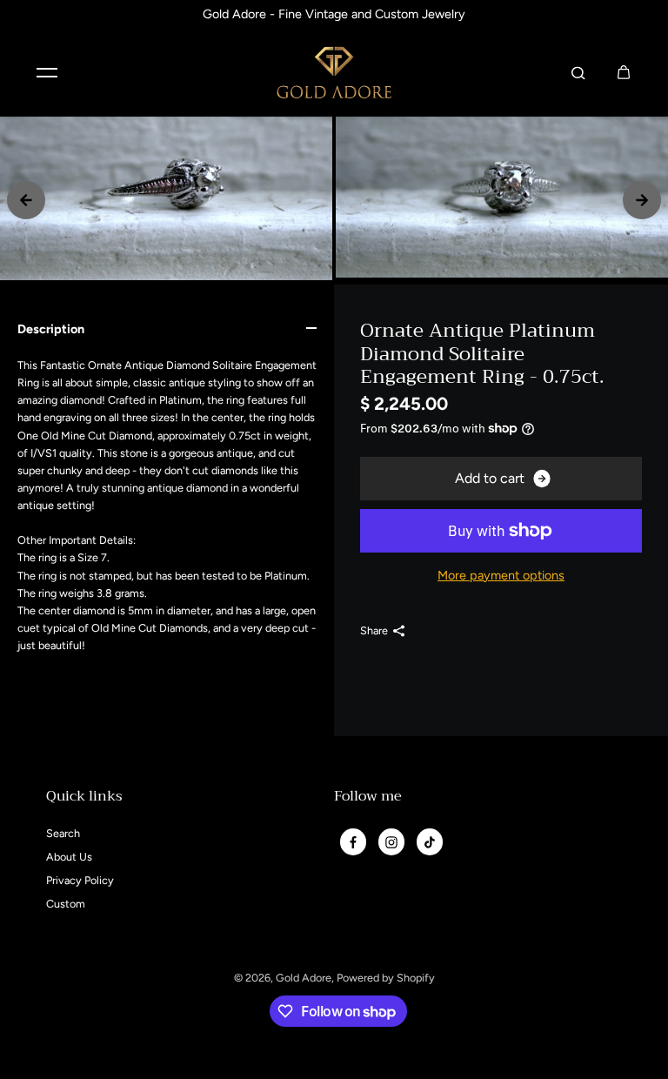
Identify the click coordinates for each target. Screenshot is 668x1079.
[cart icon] (623, 72)
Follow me (368, 798)
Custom (65, 903)
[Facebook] (353, 842)
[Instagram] (391, 842)
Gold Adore (303, 977)
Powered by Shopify (386, 977)
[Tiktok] (430, 842)
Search (63, 833)
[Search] (578, 72)
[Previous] (26, 200)
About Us (69, 856)
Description (50, 329)
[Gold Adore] (334, 73)
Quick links (84, 798)
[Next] (642, 200)
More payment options (501, 575)
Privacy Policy (80, 880)
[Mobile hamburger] (47, 72)
